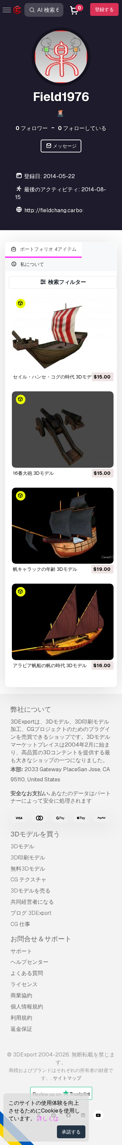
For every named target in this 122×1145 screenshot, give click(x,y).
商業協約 (21, 995)
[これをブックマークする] (104, 362)
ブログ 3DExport (31, 913)
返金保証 (21, 1028)
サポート (21, 951)
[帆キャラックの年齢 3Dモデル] (63, 526)
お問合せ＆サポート (41, 938)
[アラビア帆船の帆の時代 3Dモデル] (63, 622)
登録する (104, 9)
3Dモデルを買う (35, 834)
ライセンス (24, 984)
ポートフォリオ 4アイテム (48, 249)
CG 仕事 (20, 924)
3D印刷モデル (28, 857)
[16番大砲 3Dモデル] (63, 429)
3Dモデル (22, 846)
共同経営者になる (32, 901)
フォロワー (32, 128)
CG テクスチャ (28, 879)
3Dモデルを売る (30, 890)
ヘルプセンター (29, 962)
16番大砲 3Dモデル (33, 473)
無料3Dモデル (28, 868)
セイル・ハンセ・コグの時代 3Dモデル (54, 377)
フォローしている (82, 128)
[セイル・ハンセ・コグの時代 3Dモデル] (63, 333)
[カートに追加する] (90, 362)
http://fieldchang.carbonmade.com (67, 210)
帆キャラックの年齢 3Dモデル (45, 569)
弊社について (31, 709)
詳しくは (48, 1118)
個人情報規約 (27, 1006)
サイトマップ (67, 1078)
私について (31, 264)
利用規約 (21, 1017)
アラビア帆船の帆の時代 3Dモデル (50, 665)
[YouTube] (98, 1116)
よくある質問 (27, 973)
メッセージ (64, 146)
